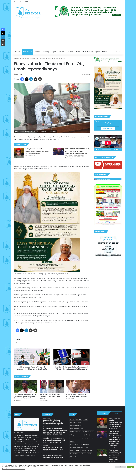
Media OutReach (88, 51)
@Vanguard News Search (77, 435)
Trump (89, 453)
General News (27, 51)
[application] (108, 143)
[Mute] (117, 149)
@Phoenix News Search (76, 428)
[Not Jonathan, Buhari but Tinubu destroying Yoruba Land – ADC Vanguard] (51, 386)
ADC (87, 435)
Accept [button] (131, 467)
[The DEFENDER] (28, 12)
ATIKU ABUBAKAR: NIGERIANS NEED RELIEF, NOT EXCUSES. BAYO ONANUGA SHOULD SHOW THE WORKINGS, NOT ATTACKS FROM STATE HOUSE (115, 438)
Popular (115, 413)
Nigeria (84, 450)
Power (78, 51)
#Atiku (72, 419)
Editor (18, 339)
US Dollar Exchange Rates (104, 179)
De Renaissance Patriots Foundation (79, 444)
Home (19, 51)
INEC (87, 447)
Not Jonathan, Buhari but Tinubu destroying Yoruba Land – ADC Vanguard (50, 396)
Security (70, 51)
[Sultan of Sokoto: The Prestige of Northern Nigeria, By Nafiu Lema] (78, 386)
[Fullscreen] (120, 149)
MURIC (77, 450)
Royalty (54, 51)
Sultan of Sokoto (74, 453)
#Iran (85, 419)
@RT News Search (75, 431)
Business (37, 51)
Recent (103, 413)
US (71, 457)
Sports (97, 51)
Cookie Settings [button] (120, 467)
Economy (46, 51)
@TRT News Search (88, 431)
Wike (76, 457)
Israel (71, 450)
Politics (104, 51)
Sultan (90, 450)
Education (62, 51)
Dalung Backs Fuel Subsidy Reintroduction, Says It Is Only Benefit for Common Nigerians (37, 151)
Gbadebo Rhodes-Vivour (76, 447)
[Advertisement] (68, 35)
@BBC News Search (75, 422)
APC (92, 438)
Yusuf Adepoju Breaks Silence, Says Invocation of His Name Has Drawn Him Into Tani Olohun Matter (25, 396)
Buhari (72, 441)
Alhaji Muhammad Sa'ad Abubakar (79, 438)
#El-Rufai (78, 419)
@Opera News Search (76, 425)
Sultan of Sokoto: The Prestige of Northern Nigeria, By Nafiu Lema (76, 395)
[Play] (96, 149)
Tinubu (83, 453)
